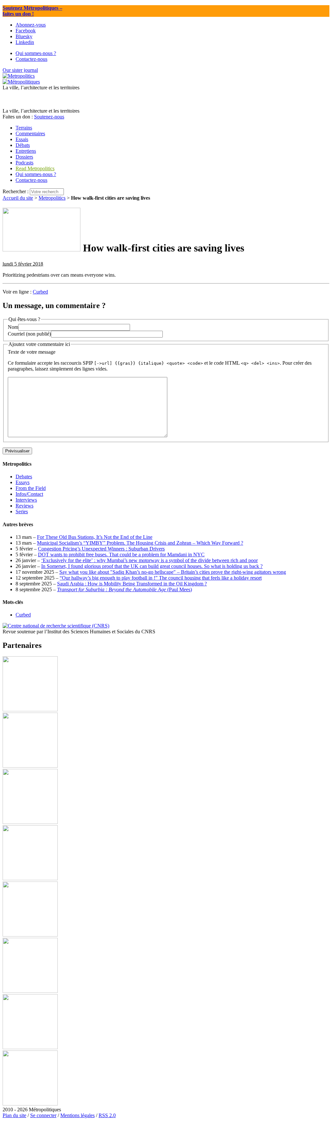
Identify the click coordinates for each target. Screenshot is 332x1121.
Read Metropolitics (35, 168)
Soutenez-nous (49, 116)
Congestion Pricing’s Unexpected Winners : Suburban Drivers (101, 548)
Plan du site (14, 1115)
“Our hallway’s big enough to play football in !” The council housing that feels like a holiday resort (161, 578)
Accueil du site (18, 198)
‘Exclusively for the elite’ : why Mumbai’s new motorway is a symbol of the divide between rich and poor (149, 560)
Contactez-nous (31, 180)
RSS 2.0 (107, 1115)
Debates (24, 476)
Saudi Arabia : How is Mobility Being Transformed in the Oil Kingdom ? (132, 583)
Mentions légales (77, 1115)
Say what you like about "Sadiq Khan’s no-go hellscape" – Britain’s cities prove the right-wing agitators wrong (172, 572)
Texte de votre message (31, 352)
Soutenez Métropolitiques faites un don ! (32, 11)
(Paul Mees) (124, 589)
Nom (13, 327)
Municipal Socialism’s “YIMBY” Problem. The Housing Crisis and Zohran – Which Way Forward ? (140, 543)
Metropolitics (52, 198)
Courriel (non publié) (29, 334)
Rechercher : (16, 191)
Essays (23, 482)
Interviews (26, 500)
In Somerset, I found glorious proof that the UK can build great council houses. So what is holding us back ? (152, 566)
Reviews (24, 505)
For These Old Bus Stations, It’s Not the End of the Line (94, 537)
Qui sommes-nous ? (36, 174)
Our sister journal (20, 70)
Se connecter (43, 1115)
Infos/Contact (29, 494)
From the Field (31, 488)
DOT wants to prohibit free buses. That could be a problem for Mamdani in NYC (121, 554)
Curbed (40, 291)
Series (22, 511)
